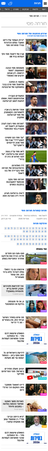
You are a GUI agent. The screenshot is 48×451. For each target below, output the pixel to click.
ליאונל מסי (43, 216)
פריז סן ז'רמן (6, 219)
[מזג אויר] (10, 3)
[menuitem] (35, 9)
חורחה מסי (34, 16)
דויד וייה (4, 216)
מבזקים (25, 9)
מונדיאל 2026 (23, 219)
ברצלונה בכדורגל (30, 216)
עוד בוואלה (41, 249)
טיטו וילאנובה (41, 219)
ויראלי (7, 9)
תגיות (37, 3)
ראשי (44, 9)
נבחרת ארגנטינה (16, 216)
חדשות (35, 9)
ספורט (16, 9)
